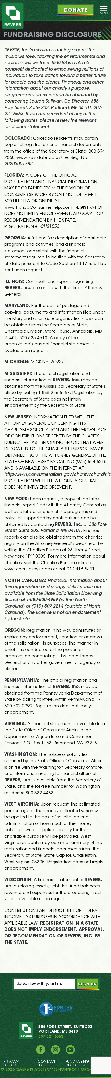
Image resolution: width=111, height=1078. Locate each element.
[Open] (104, 10)
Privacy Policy (11, 1063)
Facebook (40, 1049)
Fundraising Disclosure (77, 1063)
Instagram (55, 1049)
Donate (75, 10)
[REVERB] (13, 15)
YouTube (70, 1049)
